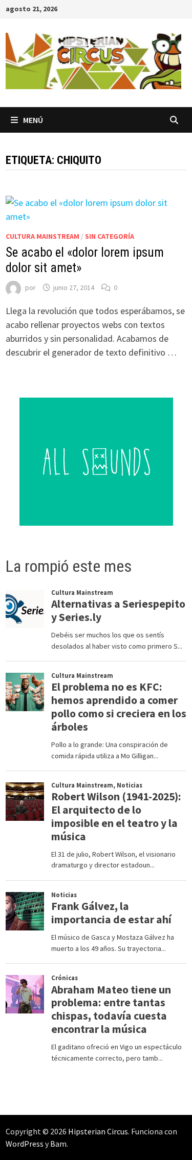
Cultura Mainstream (42, 236)
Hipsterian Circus (98, 1131)
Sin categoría (109, 236)
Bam (58, 1143)
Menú (33, 120)
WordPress (25, 1143)
